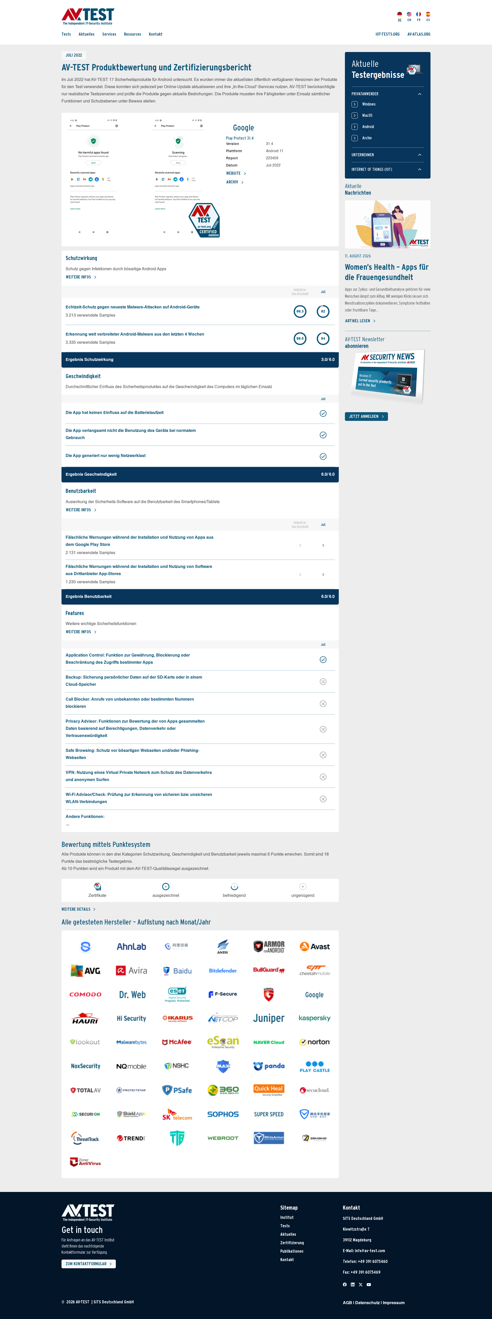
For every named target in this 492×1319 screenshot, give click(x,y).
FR (419, 20)
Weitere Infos (78, 277)
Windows (369, 104)
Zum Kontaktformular (86, 1263)
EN (409, 20)
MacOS (367, 115)
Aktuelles (87, 34)
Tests (66, 34)
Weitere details (75, 909)
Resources (132, 34)
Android (368, 126)
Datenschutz (367, 1303)
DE (400, 20)
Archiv (232, 182)
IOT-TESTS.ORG (388, 34)
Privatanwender (365, 93)
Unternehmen (363, 154)
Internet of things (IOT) (372, 169)
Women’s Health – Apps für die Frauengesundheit (387, 272)
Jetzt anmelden (363, 416)
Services (109, 34)
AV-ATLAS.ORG (418, 34)
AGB (347, 1303)
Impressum (394, 1303)
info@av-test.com (370, 1250)
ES (428, 20)
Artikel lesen (357, 320)
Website (233, 173)
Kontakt (155, 34)
